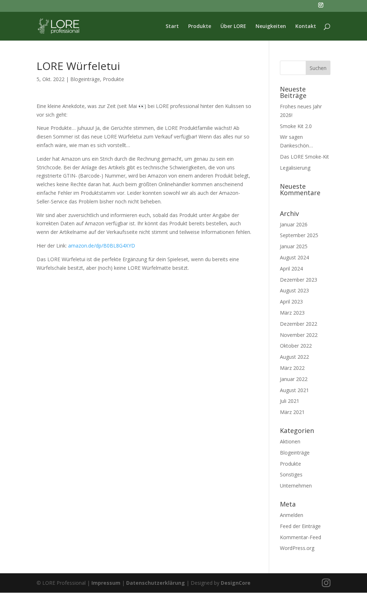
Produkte (199, 26)
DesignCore (236, 582)
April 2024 (291, 268)
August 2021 (294, 390)
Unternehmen (296, 485)
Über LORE (233, 26)
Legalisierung (295, 167)
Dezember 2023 (298, 279)
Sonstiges (291, 474)
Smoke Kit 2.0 (296, 126)
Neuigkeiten (271, 26)
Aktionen (290, 441)
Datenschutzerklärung (155, 582)
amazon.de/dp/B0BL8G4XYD (101, 245)
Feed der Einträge (300, 526)
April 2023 (291, 301)
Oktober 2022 (296, 345)
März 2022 (292, 367)
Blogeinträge (85, 79)
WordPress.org (297, 548)
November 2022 (299, 334)
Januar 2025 (294, 246)
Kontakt (305, 26)
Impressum (105, 582)
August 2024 (294, 257)
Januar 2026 (294, 224)
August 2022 (294, 356)
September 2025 (299, 235)
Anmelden (291, 515)
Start (172, 26)
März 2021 (292, 412)
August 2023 (294, 290)
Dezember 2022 (298, 323)
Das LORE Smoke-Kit (304, 156)
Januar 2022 (294, 379)
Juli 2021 (289, 400)
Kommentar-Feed (300, 537)
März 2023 (292, 312)
